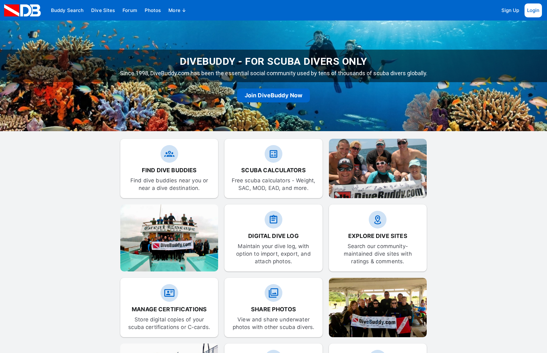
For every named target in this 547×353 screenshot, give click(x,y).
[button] (67, 10)
